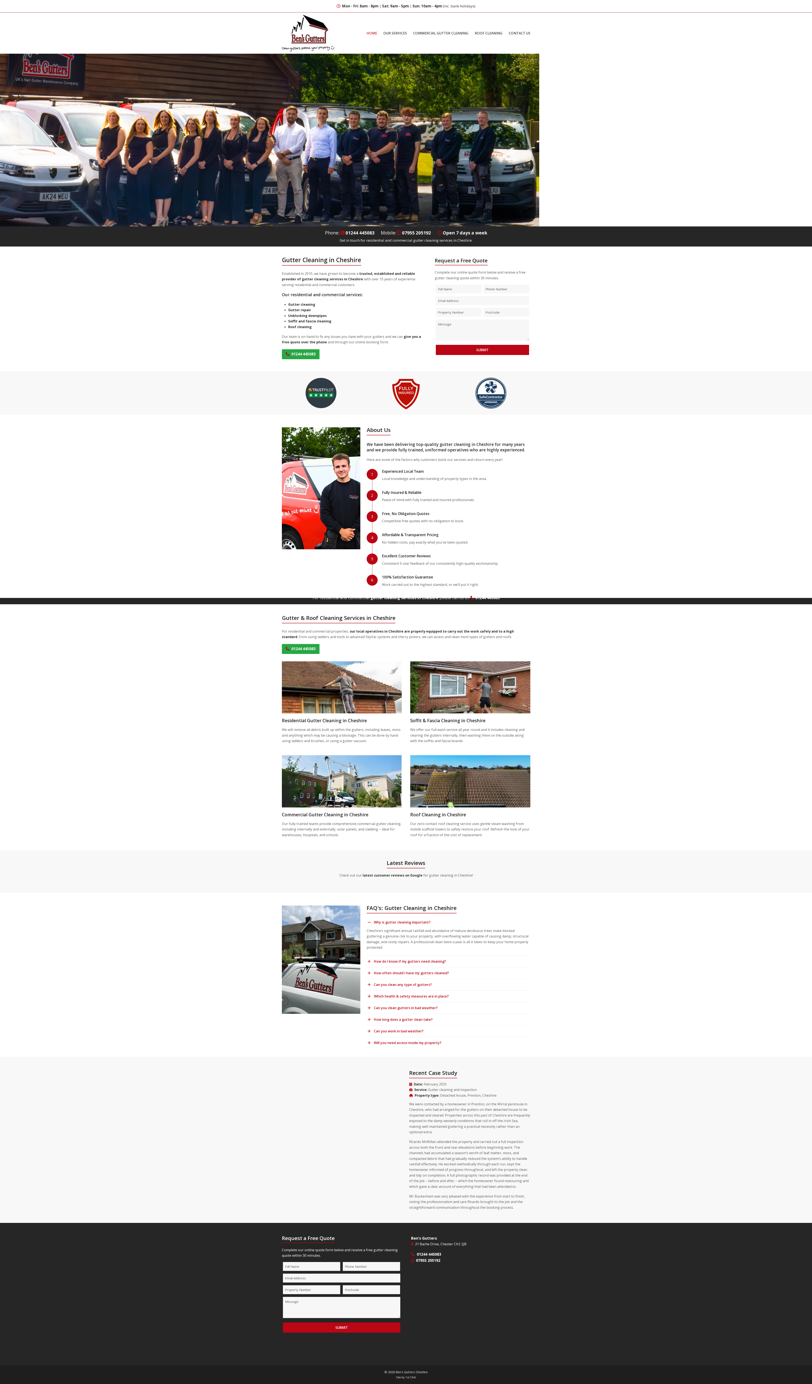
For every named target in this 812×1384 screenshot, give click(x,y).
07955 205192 (416, 233)
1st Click (410, 1377)
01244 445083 (360, 233)
